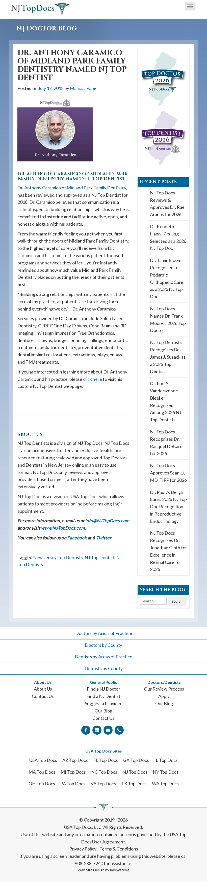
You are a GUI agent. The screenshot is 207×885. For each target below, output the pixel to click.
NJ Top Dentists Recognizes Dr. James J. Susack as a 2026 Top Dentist (168, 356)
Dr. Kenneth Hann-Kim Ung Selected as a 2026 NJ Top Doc (168, 237)
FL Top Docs (105, 760)
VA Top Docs (103, 783)
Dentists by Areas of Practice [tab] (103, 656)
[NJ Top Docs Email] (108, 730)
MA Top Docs (42, 772)
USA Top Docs (43, 760)
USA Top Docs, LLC (82, 827)
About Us (43, 689)
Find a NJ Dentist (103, 696)
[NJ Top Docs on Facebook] (85, 730)
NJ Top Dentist (99, 557)
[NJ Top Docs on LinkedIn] (96, 730)
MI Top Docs (73, 772)
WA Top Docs (165, 783)
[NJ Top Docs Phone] (119, 730)
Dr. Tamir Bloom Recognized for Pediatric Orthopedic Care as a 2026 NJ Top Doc (166, 278)
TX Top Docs (134, 783)
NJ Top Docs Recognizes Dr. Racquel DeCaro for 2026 (166, 442)
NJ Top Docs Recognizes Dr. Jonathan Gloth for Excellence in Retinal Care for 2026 (168, 551)
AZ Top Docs (75, 760)
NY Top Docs (165, 772)
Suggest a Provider (103, 703)
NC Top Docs (104, 772)
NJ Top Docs (134, 772)
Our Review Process (164, 689)
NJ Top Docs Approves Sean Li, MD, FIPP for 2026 (168, 473)
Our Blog (103, 710)
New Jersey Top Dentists (58, 557)
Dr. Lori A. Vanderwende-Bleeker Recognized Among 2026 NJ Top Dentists (165, 401)
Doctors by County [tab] (103, 645)
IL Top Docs (166, 760)
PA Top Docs (72, 783)
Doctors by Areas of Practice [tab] (103, 633)
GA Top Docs (136, 760)
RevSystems (120, 870)
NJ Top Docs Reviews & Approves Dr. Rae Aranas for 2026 (167, 203)
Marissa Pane (83, 88)
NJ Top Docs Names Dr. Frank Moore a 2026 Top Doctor (168, 319)
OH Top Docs (42, 783)
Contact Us (43, 696)
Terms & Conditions (118, 849)
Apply (164, 696)
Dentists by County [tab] (104, 668)
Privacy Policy (82, 849)
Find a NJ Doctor (103, 689)
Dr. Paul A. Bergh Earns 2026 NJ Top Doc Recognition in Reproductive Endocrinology (168, 506)
